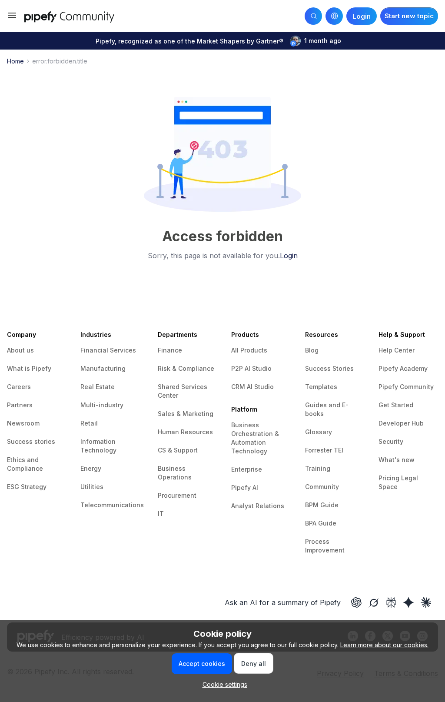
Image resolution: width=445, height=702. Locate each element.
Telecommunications (112, 505)
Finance (170, 350)
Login (289, 255)
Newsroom (23, 423)
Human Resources (185, 432)
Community (322, 486)
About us (20, 350)
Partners (20, 405)
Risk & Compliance (186, 368)
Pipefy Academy (403, 368)
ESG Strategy (26, 486)
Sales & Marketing (185, 413)
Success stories (31, 441)
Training (317, 468)
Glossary (318, 432)
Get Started (396, 405)
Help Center (397, 350)
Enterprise (246, 469)
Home (15, 61)
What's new (397, 459)
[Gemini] (408, 602)
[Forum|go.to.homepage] (78, 16)
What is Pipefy (29, 368)
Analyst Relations (257, 505)
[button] (12, 18)
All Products (249, 350)
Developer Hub (401, 423)
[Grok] (374, 602)
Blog (312, 350)
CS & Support (178, 450)
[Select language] (334, 16)
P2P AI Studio (251, 368)
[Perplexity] (391, 602)
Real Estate (97, 386)
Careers (19, 386)
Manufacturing (103, 368)
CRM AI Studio (252, 386)
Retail (89, 423)
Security (391, 441)
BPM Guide (322, 505)
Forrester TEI (324, 450)
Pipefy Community (406, 386)
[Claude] (426, 602)
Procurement (177, 495)
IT (161, 513)
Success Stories (329, 368)
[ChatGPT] (356, 602)
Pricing (390, 478)
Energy (90, 468)
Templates (321, 386)
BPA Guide (320, 523)
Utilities (91, 486)
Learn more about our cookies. (384, 645)
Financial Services (108, 350)
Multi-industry (101, 405)
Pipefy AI (244, 487)
